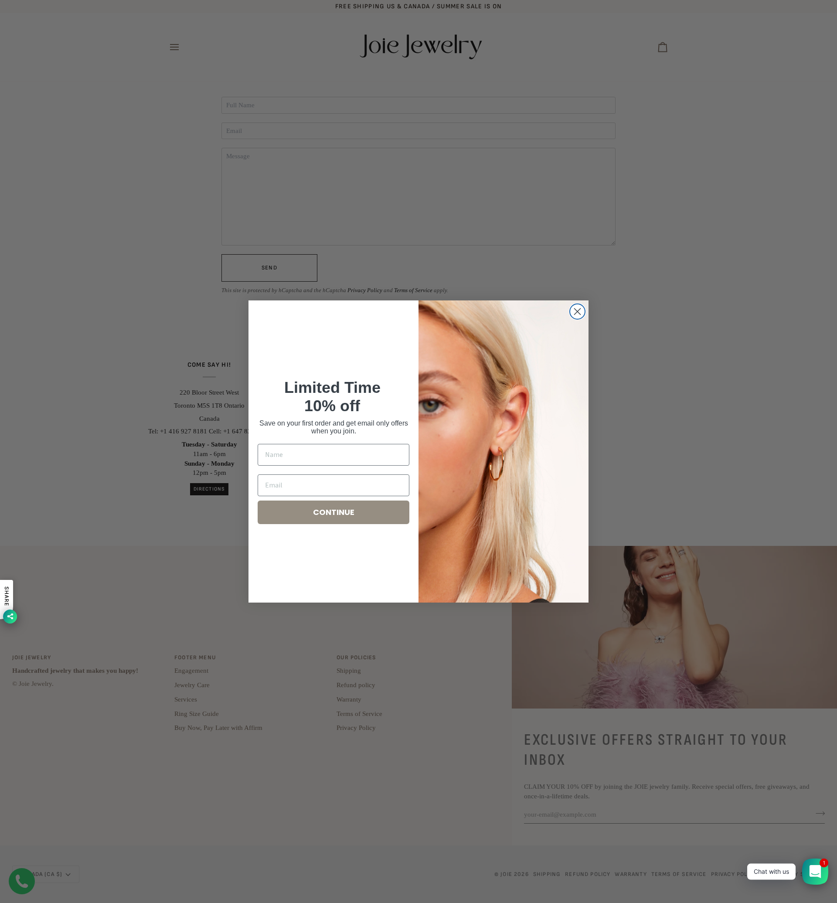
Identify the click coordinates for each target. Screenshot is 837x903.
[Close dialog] (577, 311)
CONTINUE (333, 512)
